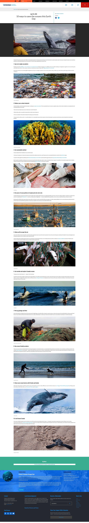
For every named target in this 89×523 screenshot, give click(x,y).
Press (77, 498)
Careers (77, 502)
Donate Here (61, 517)
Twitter (31, 386)
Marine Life (78, 499)
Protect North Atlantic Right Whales (71, 477)
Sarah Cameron (59, 13)
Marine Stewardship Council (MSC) (34, 157)
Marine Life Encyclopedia (64, 385)
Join (72, 5)
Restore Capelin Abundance (69, 475)
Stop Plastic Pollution (68, 473)
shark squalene (19, 350)
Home (14, 9)
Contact (67, 1)
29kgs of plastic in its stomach (48, 67)
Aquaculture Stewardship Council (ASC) (60, 157)
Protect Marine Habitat (68, 480)
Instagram (36, 386)
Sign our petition (38, 161)
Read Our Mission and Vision (31, 508)
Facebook (28, 386)
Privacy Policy (78, 504)
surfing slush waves (39, 277)
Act (78, 5)
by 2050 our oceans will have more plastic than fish (29, 66)
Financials (78, 503)
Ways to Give (55, 1)
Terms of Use (78, 506)
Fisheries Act (24, 196)
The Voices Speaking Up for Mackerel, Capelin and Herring (44, 464)
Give (66, 5)
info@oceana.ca (9, 504)
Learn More (21, 489)
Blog (16, 9)
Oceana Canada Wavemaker (28, 422)
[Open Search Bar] (73, 1)
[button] (56, 18)
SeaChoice (63, 155)
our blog (57, 385)
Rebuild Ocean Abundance (69, 478)
